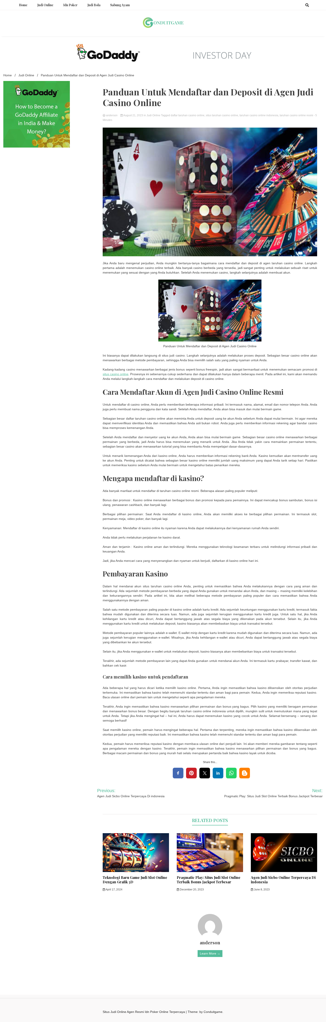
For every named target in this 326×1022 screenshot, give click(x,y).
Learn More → (210, 953)
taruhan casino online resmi (296, 115)
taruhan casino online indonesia (259, 115)
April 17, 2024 (113, 889)
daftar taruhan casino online (187, 115)
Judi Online (45, 5)
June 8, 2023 (261, 889)
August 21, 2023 (133, 115)
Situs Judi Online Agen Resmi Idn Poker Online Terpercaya (144, 1012)
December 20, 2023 (191, 889)
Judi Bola (93, 5)
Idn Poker (70, 5)
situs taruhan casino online (222, 115)
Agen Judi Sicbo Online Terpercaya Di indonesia (283, 879)
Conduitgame (213, 1012)
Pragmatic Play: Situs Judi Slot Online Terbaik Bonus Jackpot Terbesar (208, 879)
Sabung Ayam (120, 5)
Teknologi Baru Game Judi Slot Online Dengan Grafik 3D (135, 879)
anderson (111, 115)
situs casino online (115, 374)
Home (23, 5)
